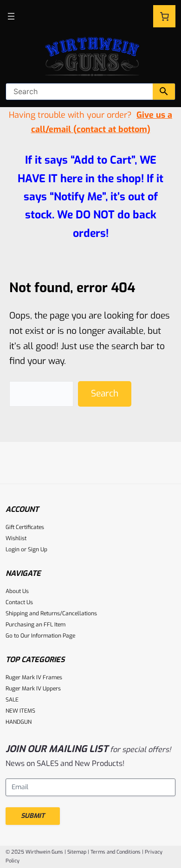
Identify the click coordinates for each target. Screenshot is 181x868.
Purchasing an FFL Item (35, 624)
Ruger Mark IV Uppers (33, 688)
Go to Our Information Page (40, 635)
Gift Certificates (25, 527)
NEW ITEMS (20, 711)
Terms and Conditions (115, 852)
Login (12, 549)
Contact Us (19, 602)
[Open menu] (11, 16)
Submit (33, 815)
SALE (12, 699)
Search (104, 393)
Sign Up (37, 549)
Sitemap (76, 852)
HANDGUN (19, 722)
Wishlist (16, 538)
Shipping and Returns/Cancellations (51, 613)
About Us (17, 591)
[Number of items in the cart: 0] (164, 16)
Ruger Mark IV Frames (34, 677)
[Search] (164, 91)
